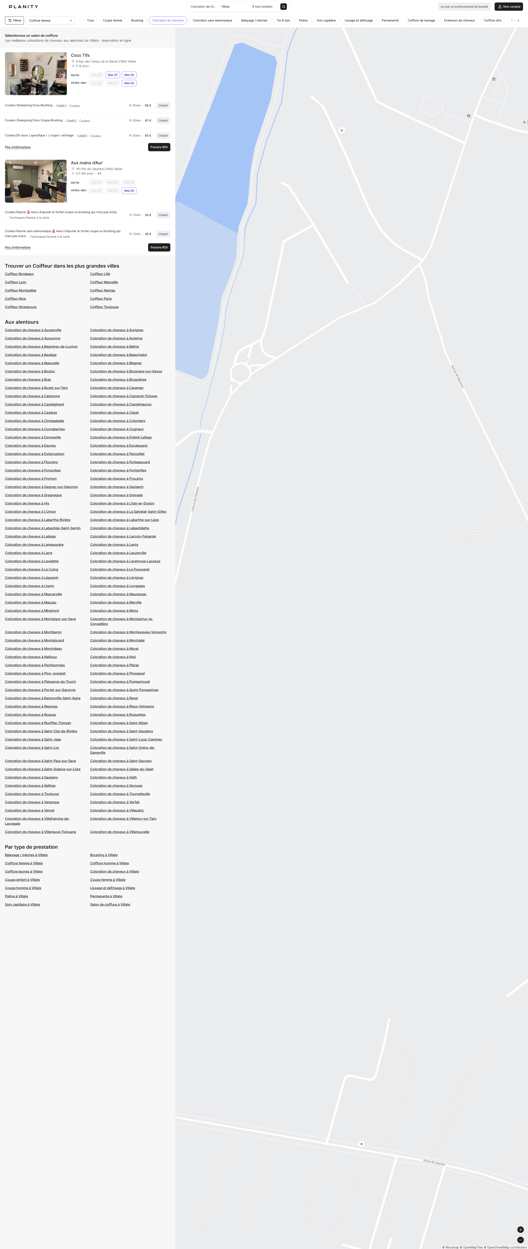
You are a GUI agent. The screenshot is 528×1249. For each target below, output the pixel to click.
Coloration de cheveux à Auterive (116, 338)
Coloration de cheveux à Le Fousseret (120, 569)
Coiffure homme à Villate (109, 863)
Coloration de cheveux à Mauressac (118, 594)
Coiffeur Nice (15, 299)
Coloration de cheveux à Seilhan (30, 785)
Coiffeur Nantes (102, 290)
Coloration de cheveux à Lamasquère (34, 544)
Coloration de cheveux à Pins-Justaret (35, 673)
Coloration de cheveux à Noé (113, 657)
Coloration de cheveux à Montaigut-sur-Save (40, 619)
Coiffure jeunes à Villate (23, 871)
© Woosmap (450, 1247)
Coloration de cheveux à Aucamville (33, 330)
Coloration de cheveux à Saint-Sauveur (121, 761)
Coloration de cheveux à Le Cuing (31, 569)
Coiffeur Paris (101, 299)
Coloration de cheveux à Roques (30, 715)
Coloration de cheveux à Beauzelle (32, 363)
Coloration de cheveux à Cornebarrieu (35, 429)
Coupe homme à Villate (23, 888)
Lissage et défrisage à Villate (112, 888)
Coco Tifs (80, 55)
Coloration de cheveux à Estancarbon (34, 454)
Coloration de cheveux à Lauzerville (118, 553)
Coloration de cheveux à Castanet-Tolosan (124, 396)
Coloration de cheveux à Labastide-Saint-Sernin (43, 528)
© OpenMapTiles (471, 1247)
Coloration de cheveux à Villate (114, 871)
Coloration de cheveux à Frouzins (116, 478)
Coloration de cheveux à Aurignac (117, 330)
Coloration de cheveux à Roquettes (118, 715)
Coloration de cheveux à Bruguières (118, 379)
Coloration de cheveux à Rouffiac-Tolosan (38, 723)
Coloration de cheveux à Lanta (114, 544)
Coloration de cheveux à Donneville (33, 437)
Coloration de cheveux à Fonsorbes (33, 470)
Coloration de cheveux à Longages (117, 586)
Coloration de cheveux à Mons (114, 611)
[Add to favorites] (61, 57)
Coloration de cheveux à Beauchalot (118, 355)
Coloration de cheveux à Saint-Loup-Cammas (126, 739)
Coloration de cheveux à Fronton (31, 478)
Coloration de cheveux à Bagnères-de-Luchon (41, 346)
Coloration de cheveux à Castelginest (34, 404)
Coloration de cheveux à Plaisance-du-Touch (40, 681)
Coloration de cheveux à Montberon (33, 632)
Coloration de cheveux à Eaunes (30, 445)
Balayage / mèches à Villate (26, 855)
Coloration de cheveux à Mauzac (31, 602)
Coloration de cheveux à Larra (28, 553)
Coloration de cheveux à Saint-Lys (32, 748)
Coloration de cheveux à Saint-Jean (33, 739)
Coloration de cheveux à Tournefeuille (120, 794)
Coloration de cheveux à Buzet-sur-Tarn (36, 388)
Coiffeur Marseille (104, 282)
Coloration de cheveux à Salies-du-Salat (121, 769)
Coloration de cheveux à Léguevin (32, 577)
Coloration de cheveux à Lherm (29, 586)
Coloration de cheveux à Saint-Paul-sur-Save (40, 761)
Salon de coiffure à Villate (110, 904)
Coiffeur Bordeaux (19, 274)
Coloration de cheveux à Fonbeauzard (120, 462)
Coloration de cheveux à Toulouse (32, 794)
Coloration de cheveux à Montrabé (117, 640)
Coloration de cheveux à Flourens (31, 462)
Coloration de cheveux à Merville (115, 602)
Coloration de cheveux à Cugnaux (117, 429)
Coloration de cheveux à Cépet (114, 412)
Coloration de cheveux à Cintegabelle (34, 421)
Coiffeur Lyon (15, 282)
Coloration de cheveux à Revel (114, 698)
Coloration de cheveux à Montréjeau (33, 648)
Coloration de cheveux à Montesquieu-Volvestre (128, 632)
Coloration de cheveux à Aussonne (32, 338)
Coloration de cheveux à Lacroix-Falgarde (123, 536)
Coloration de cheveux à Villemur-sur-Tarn (123, 819)
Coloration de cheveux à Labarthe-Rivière (37, 520)
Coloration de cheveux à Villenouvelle (119, 832)
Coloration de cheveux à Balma (114, 346)
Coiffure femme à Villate (24, 863)
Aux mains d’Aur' (87, 162)
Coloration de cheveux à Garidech (117, 487)
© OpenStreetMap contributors (505, 1247)
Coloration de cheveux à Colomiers (117, 421)
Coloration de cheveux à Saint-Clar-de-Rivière (41, 731)
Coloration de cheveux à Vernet (29, 810)
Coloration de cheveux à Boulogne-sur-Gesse (126, 371)
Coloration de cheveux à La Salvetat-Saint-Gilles (128, 511)
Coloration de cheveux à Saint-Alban (119, 723)
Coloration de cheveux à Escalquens (119, 445)
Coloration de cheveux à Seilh (113, 777)
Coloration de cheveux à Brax (28, 379)
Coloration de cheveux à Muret (114, 648)
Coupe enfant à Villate (22, 880)
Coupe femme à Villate (107, 880)
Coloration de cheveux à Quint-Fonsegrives (124, 690)
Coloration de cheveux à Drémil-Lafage (121, 437)
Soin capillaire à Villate (22, 904)
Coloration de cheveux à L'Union (30, 511)
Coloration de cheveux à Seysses (116, 785)
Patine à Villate (16, 896)
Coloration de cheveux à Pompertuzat (120, 681)
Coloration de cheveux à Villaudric (117, 810)
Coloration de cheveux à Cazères (31, 412)
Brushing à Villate (104, 855)
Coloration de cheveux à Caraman (117, 388)
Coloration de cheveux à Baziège (31, 355)
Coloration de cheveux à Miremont (32, 611)
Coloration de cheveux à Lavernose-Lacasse (125, 561)
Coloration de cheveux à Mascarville (33, 594)
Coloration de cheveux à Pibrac (114, 665)
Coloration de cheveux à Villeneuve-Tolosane (40, 832)
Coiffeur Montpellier (21, 290)
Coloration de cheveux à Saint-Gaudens (121, 731)
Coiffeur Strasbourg (21, 307)
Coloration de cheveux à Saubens (31, 777)
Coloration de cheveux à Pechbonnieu (35, 665)
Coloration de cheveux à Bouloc (30, 371)
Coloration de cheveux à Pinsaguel (117, 673)
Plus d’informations (18, 147)
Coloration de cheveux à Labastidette (119, 528)
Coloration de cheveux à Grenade (116, 495)
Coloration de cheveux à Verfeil (114, 802)
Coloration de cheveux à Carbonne (32, 396)
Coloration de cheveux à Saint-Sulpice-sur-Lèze (42, 769)
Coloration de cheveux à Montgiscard (34, 640)
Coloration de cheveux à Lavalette (32, 561)
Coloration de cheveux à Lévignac (117, 577)
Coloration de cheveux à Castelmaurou (121, 404)
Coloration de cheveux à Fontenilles (118, 470)
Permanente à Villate (106, 896)
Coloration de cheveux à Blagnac (116, 363)
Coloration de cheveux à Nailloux (31, 657)
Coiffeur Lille (100, 274)
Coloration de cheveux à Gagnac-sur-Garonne (41, 487)
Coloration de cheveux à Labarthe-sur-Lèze (124, 520)
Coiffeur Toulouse (104, 307)
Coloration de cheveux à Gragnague (33, 495)
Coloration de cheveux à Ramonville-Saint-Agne (42, 698)
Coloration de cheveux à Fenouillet (117, 454)
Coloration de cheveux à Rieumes (31, 706)
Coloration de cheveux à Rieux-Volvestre (122, 706)
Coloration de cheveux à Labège (30, 536)
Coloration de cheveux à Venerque (32, 802)
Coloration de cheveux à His (27, 503)
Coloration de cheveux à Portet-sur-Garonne (40, 690)
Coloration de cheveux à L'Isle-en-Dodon (122, 503)
